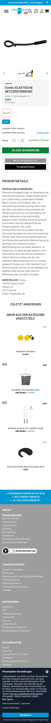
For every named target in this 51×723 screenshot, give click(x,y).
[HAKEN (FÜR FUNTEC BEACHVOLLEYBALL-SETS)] (25, 456)
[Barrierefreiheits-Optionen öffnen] (5, 550)
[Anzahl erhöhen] (22, 140)
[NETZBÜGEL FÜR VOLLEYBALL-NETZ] (25, 379)
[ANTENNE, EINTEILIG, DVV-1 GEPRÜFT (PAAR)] (25, 418)
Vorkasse (6, 664)
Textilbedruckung (10, 579)
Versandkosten (9, 522)
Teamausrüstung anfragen (15, 586)
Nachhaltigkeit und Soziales (16, 630)
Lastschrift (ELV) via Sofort (15, 654)
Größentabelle (43, 133)
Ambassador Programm (14, 627)
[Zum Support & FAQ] (36, 11)
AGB (4, 610)
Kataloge (6, 590)
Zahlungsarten (9, 525)
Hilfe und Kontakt (10, 518)
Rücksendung (9, 532)
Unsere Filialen (9, 624)
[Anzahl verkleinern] (14, 140)
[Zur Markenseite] (8, 84)
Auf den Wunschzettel (26, 161)
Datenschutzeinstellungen (15, 542)
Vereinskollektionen (12, 583)
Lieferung (6, 528)
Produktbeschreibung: (17, 189)
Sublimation (8, 573)
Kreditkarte (7, 657)
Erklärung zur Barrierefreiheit (16, 539)
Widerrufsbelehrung (12, 613)
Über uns (6, 620)
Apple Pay (7, 651)
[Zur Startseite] (19, 11)
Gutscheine (7, 535)
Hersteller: (10, 280)
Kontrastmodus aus (26, 550)
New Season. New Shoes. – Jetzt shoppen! (25, 3)
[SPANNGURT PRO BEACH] (25, 341)
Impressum (7, 607)
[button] (6, 11)
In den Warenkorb (25, 150)
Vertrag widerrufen (12, 515)
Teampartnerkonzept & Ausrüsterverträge (22, 576)
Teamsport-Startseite (12, 569)
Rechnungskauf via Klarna (15, 661)
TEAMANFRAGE (25, 166)
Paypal (5, 647)
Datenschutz (8, 617)
